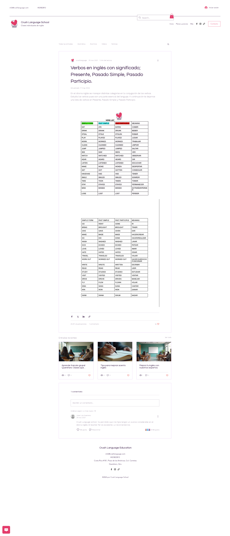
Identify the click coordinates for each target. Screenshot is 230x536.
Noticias (115, 44)
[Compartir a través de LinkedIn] (83, 316)
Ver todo (168, 337)
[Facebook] (197, 24)
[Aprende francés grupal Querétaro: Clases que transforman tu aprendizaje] (76, 351)
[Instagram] (200, 24)
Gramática (81, 44)
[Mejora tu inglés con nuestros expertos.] (154, 351)
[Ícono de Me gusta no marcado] (78, 429)
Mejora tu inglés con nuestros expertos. (149, 366)
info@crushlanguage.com (19, 8)
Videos (104, 44)
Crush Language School (35, 22)
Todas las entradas (66, 44)
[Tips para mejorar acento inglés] (115, 351)
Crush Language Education (115, 447)
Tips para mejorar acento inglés (113, 366)
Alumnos (93, 44)
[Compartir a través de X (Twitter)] (78, 316)
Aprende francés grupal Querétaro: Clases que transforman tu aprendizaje (75, 366)
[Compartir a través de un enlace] (89, 316)
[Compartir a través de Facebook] (72, 316)
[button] (172, 16)
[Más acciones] (157, 60)
